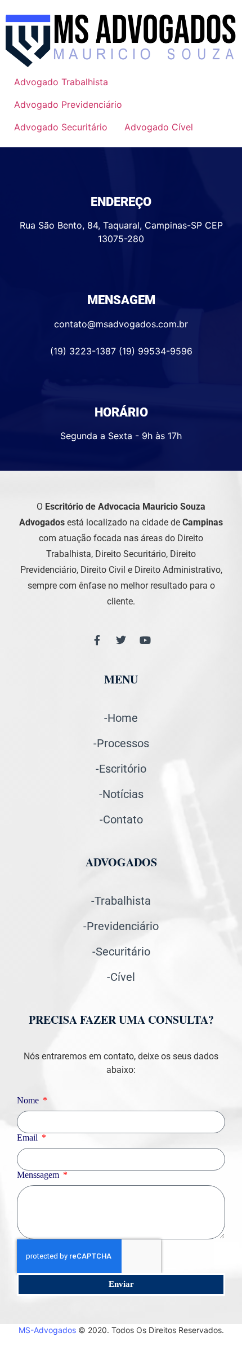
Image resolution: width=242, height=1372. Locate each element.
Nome (29, 1100)
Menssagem (39, 1175)
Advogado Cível (158, 127)
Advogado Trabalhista (61, 81)
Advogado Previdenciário (68, 104)
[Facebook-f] (97, 640)
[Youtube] (145, 640)
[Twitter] (121, 640)
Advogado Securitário (60, 127)
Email (28, 1137)
